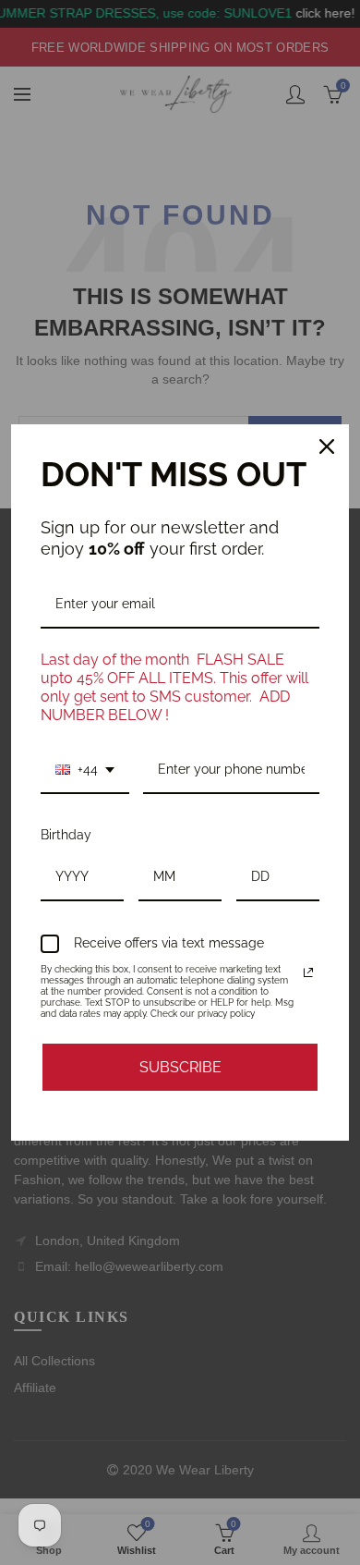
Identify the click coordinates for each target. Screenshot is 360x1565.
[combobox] (85, 770)
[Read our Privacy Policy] (308, 972)
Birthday (66, 834)
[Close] (327, 446)
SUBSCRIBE (180, 1067)
